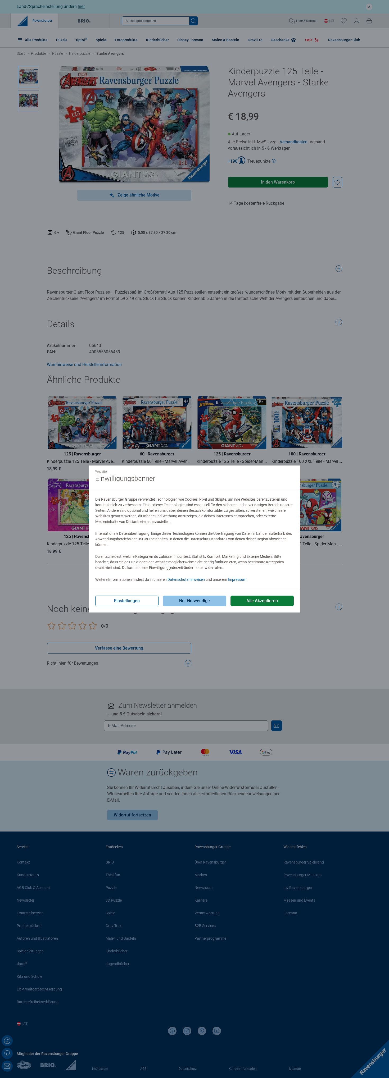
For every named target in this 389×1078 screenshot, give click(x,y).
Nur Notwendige (194, 600)
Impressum (237, 579)
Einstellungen (127, 600)
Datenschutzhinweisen (186, 579)
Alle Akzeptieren (262, 600)
